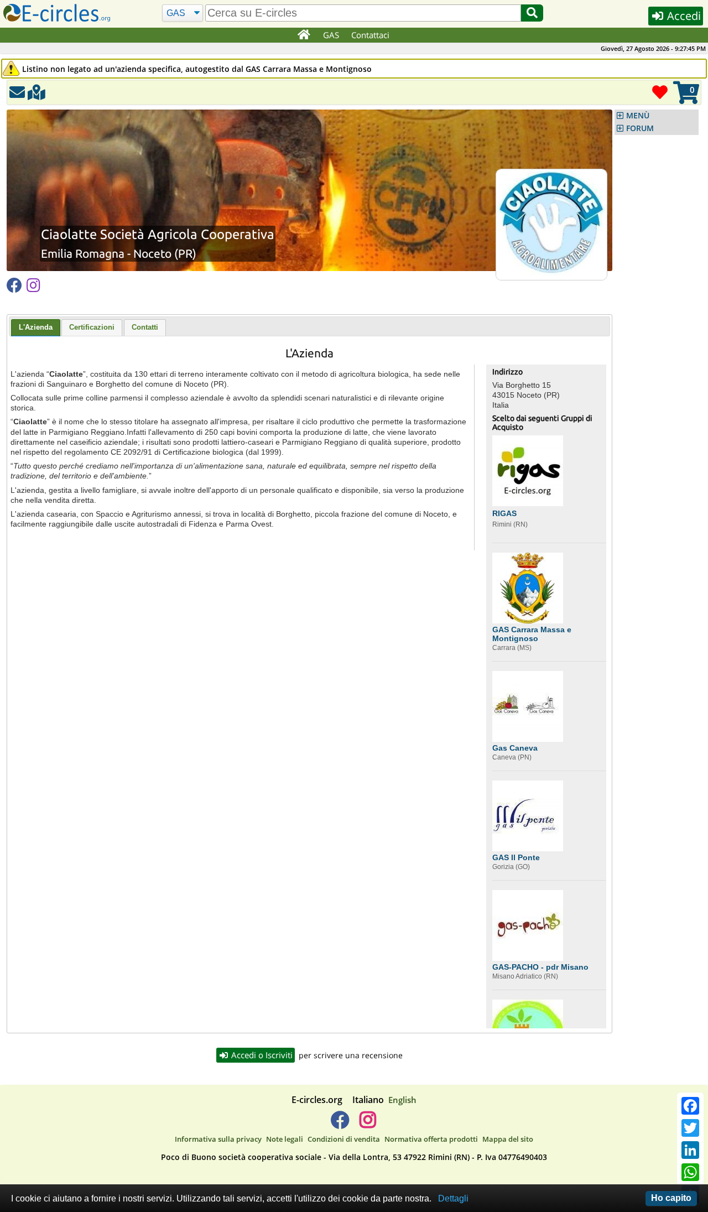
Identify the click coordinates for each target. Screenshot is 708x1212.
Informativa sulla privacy (218, 1139)
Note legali (284, 1139)
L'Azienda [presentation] (36, 327)
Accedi (682, 15)
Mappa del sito (507, 1139)
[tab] (35, 328)
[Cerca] (532, 13)
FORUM (640, 128)
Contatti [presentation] (145, 327)
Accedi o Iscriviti (261, 1054)
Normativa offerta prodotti (431, 1139)
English (402, 1099)
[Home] (303, 35)
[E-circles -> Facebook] (340, 1124)
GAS (331, 34)
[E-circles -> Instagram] (367, 1124)
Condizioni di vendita (344, 1139)
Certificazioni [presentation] (91, 327)
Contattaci (370, 34)
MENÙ (637, 116)
